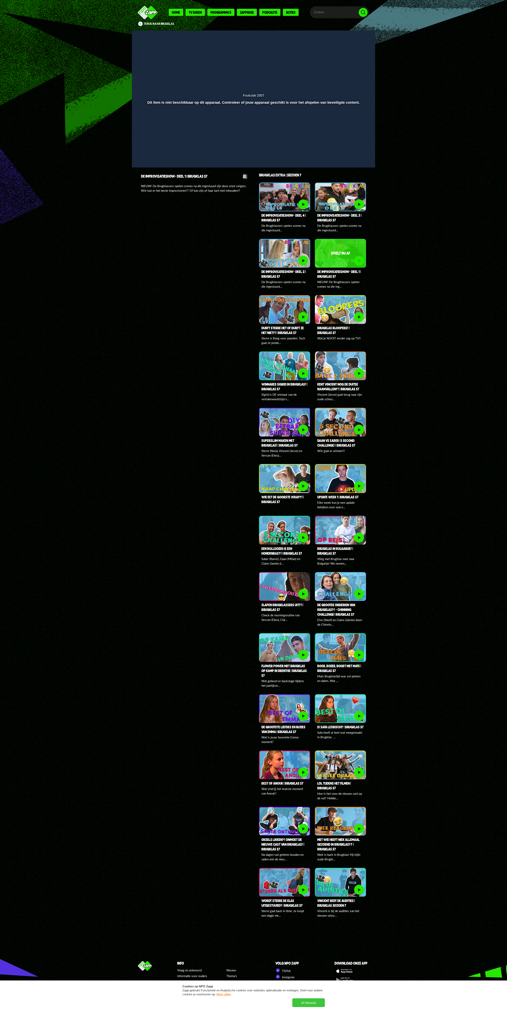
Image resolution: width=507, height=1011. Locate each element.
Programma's (221, 12)
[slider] (253, 145)
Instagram (287, 977)
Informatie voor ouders (192, 976)
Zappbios (247, 12)
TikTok (286, 971)
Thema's (231, 976)
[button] (148, 154)
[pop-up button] (351, 154)
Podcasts (269, 12)
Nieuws (231, 970)
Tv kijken (195, 12)
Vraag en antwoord (189, 970)
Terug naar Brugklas (159, 24)
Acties (290, 12)
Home (176, 12)
